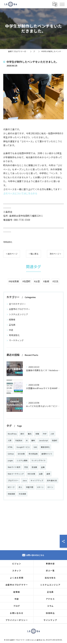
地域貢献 (11, 494)
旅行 (22, 434)
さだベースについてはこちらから (20, 193)
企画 (43, 467)
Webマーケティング (16, 474)
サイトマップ (50, 620)
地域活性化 (7, 242)
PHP (45, 434)
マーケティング (16, 340)
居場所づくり (46, 454)
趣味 (33, 440)
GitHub (11, 454)
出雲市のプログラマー (19, 309)
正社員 (12, 324)
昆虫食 (34, 467)
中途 (11, 329)
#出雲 (37, 281)
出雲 (41, 474)
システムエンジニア (18, 314)
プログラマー (13, 480)
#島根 (46, 281)
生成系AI (18, 440)
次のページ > (55, 253)
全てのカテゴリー (17, 303)
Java (24, 480)
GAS (35, 447)
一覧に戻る (33, 253)
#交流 (55, 281)
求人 (20, 487)
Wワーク (11, 487)
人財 (9, 440)
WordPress (12, 434)
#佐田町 (26, 281)
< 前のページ (11, 253)
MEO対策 (31, 474)
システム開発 (22, 460)
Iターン (50, 487)
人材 (52, 434)
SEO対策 (21, 454)
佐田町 (54, 440)
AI (26, 440)
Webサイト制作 (14, 467)
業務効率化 (45, 447)
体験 (37, 434)
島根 (48, 474)
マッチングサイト (38, 460)
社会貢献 (22, 494)
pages (10, 460)
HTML (10, 447)
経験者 (12, 319)
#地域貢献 (14, 281)
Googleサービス (23, 447)
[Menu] (62, 4)
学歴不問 (29, 487)
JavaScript (43, 440)
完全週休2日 (52, 480)
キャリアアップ (37, 480)
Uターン (40, 487)
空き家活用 (33, 454)
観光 (30, 434)
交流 (26, 467)
